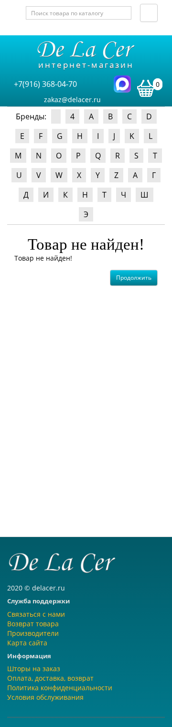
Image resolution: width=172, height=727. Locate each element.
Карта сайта (27, 642)
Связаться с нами (36, 614)
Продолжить (133, 278)
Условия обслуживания (45, 697)
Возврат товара (33, 623)
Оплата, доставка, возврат (50, 678)
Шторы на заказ (33, 668)
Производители (33, 633)
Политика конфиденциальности (59, 687)
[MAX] (122, 83)
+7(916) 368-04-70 (45, 84)
